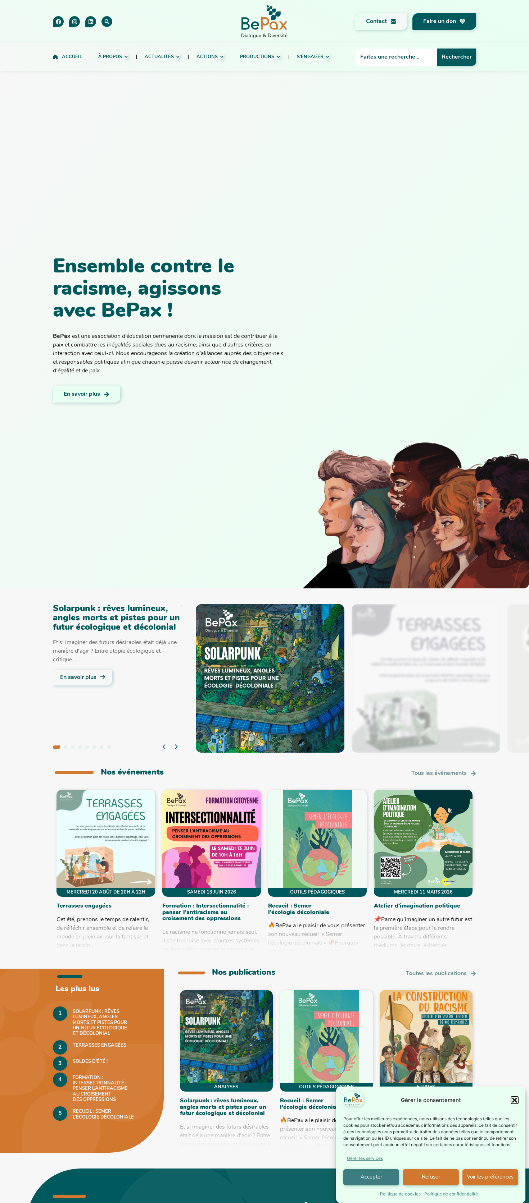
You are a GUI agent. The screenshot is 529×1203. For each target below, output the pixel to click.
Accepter (371, 1177)
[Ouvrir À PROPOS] (126, 57)
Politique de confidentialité (451, 1194)
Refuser (431, 1177)
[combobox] (396, 57)
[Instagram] (74, 21)
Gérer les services (365, 1158)
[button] (514, 1100)
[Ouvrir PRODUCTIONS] (278, 57)
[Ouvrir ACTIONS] (222, 57)
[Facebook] (58, 21)
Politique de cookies (400, 1194)
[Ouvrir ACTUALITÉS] (178, 57)
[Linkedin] (90, 21)
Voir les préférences (490, 1177)
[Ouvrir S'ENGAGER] (327, 57)
